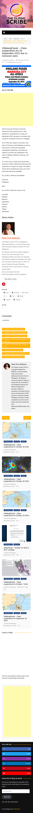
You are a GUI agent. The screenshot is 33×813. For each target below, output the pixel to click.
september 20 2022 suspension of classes (16, 353)
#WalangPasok (12, 62)
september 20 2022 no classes (13, 350)
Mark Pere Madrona (9, 60)
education (19, 62)
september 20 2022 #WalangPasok (14, 329)
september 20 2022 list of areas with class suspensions (16, 340)
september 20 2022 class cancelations (15, 332)
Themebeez (17, 809)
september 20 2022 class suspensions (15, 336)
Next (26, 417)
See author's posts (10, 279)
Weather (24, 441)
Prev (6, 417)
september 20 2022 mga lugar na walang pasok (15, 345)
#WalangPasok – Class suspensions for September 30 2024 (15, 618)
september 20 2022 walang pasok (14, 357)
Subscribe (7, 797)
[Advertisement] (16, 109)
